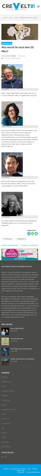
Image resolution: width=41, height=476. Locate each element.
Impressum (20, 472)
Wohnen (4, 433)
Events (3, 414)
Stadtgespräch (15, 58)
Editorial (4, 377)
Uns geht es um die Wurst (29, 245)
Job (2, 428)
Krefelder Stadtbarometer (9, 245)
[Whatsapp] (32, 233)
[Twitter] (36, 233)
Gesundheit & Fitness (8, 409)
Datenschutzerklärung (33, 472)
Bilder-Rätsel (6, 446)
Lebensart (5, 395)
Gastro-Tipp (5, 419)
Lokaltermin (5, 400)
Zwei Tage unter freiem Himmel (21, 349)
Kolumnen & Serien (7, 391)
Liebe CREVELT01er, (17, 328)
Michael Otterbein (10, 56)
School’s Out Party (17, 338)
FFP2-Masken (8, 239)
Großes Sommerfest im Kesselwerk (22, 359)
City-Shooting (6, 423)
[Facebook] (29, 233)
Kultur (3, 386)
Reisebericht (5, 442)
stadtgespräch (21, 239)
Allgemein (7, 58)
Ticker (3, 437)
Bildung (4, 405)
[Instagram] (5, 457)
